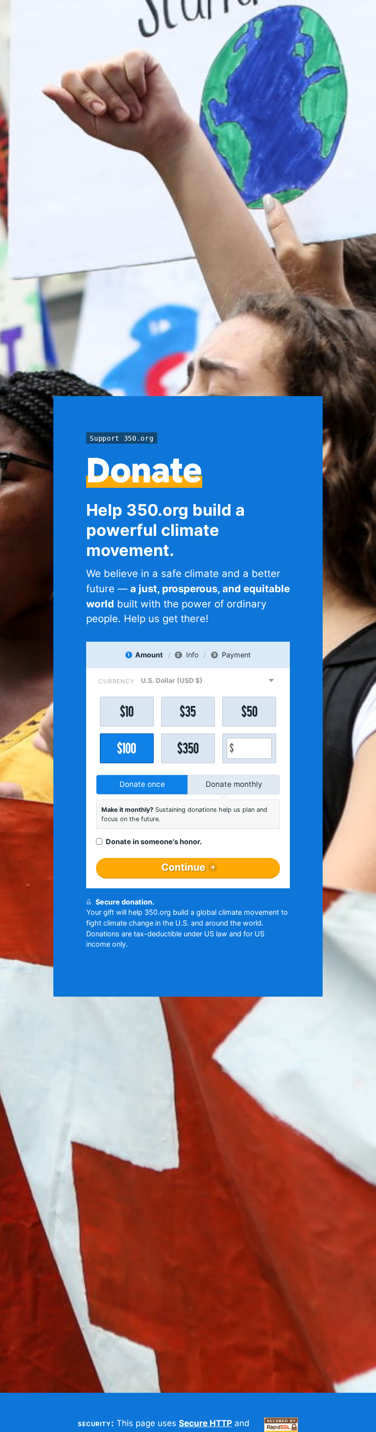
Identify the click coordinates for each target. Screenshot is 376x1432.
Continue (184, 867)
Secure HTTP (205, 1423)
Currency (116, 681)
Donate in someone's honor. (154, 841)
